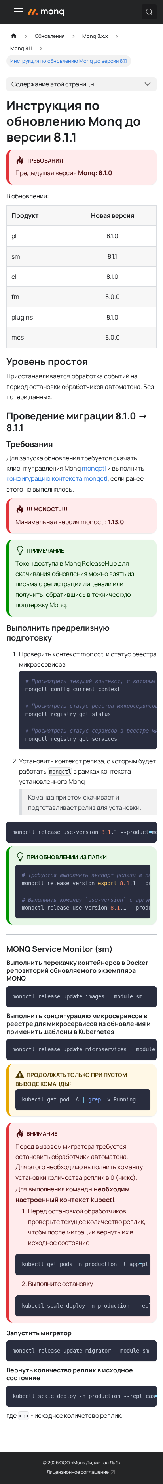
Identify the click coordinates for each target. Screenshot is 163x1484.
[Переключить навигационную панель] (19, 12)
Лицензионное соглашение (78, 1472)
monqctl (94, 468)
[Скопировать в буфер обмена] (147, 681)
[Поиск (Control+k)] (149, 11)
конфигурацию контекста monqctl (57, 478)
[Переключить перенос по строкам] (132, 681)
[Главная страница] (13, 36)
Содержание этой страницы (53, 84)
